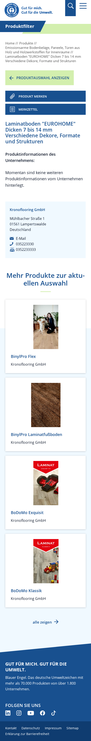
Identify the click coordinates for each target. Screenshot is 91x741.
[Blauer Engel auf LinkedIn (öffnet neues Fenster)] (7, 713)
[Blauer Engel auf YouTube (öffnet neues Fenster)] (30, 713)
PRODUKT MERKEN (33, 96)
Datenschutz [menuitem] (30, 728)
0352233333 (26, 249)
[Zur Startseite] (33, 10)
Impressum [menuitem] (53, 728)
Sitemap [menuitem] (72, 728)
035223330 (25, 244)
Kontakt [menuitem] (11, 728)
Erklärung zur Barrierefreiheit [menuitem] (27, 734)
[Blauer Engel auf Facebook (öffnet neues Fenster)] (42, 713)
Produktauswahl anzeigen (42, 77)
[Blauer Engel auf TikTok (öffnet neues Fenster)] (53, 713)
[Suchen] (70, 6)
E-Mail (21, 238)
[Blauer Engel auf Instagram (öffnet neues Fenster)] (18, 713)
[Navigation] (83, 6)
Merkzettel (28, 109)
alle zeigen (42, 622)
